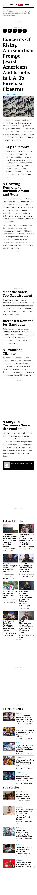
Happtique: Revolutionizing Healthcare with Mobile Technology (24, 833)
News (10, 10)
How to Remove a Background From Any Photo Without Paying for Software (24, 718)
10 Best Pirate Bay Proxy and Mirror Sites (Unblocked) (23, 864)
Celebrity (19, 807)
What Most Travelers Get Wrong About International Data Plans (25, 763)
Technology (20, 743)
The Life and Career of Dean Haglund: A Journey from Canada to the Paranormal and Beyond (24, 814)
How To (18, 713)
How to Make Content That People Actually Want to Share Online (25, 733)
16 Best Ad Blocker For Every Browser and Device (23, 849)
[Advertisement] (20, 24)
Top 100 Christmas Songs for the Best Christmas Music (23, 796)
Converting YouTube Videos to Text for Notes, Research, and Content (25, 748)
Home (5, 10)
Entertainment (21, 792)
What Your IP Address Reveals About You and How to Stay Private (24, 778)
